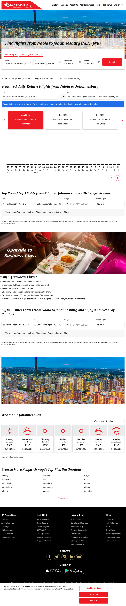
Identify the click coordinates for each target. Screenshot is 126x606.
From (7, 61)
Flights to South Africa (45, 78)
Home (4, 78)
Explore (55, 5)
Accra (86, 479)
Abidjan (87, 475)
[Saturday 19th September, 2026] (106, 164)
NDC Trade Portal (43, 530)
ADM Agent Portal (43, 534)
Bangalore (88, 491)
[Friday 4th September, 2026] (47, 164)
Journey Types (100, 199)
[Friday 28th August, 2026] (20, 164)
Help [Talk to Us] (112, 523)
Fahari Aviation (7, 534)
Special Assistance (44, 537)
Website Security (77, 527)
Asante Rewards (87, 5)
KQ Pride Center (7, 530)
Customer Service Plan (79, 537)
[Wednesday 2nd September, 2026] (39, 164)
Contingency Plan (77, 541)
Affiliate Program (43, 527)
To (35, 61)
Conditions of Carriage (79, 523)
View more (63, 498)
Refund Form (111, 541)
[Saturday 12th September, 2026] (79, 164)
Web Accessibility (77, 544)
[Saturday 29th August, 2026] (23, 164)
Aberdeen (46, 475)
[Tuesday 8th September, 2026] (63, 164)
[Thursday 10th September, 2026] (71, 164)
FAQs (108, 527)
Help (98, 5)
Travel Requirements (113, 534)
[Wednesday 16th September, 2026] (94, 164)
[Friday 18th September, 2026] (102, 164)
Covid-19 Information (114, 537)
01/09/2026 (69, 63)
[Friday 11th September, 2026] (75, 164)
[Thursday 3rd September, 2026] (43, 164)
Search (112, 62)
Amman (87, 483)
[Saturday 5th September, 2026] (51, 164)
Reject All (94, 594)
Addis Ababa (7, 483)
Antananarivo (48, 487)
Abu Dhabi (6, 479)
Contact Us (110, 519)
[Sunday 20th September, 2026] (110, 164)
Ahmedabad (47, 483)
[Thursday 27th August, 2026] (16, 164)
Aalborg (4, 475)
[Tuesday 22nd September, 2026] (118, 164)
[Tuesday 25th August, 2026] (8, 164)
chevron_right (122, 120)
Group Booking (42, 523)
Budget (66, 199)
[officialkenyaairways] (64, 557)
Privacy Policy (76, 519)
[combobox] (17, 63)
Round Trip (9, 54)
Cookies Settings (94, 588)
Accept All (94, 601)
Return (86, 61)
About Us (74, 5)
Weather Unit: (99, 421)
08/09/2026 (89, 63)
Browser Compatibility (79, 530)
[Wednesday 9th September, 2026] (67, 164)
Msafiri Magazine (8, 537)
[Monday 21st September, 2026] (114, 164)
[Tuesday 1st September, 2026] (35, 164)
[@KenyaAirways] (57, 557)
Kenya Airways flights (21, 78)
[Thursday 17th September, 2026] (98, 164)
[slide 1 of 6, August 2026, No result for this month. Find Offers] (25, 120)
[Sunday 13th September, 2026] (83, 164)
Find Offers (26, 124)
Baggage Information (45, 541)
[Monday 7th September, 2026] (59, 164)
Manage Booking (43, 519)
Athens (87, 487)
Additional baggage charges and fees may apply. (91, 221)
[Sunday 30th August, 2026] (27, 164)
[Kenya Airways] (49, 557)
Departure (68, 61)
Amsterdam (6, 487)
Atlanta (4, 491)
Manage (64, 5)
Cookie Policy (76, 534)
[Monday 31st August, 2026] (31, 164)
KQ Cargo (5, 527)
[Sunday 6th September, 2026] (55, 164)
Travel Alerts (110, 530)
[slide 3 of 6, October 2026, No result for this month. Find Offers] (100, 120)
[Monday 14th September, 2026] (86, 164)
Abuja (44, 479)
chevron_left (4, 120)
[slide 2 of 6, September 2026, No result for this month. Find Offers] (63, 120)
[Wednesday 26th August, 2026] (12, 164)
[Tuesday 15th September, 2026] (90, 164)
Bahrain (45, 491)
